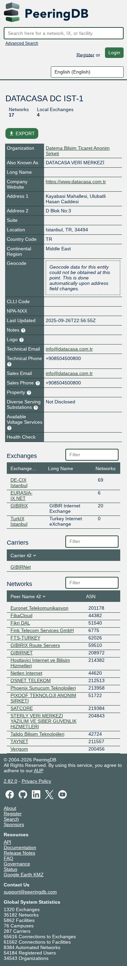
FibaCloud (21, 615)
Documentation (20, 847)
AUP (38, 770)
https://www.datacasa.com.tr (76, 181)
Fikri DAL (20, 623)
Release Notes (19, 853)
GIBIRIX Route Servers (35, 645)
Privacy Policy (36, 781)
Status (10, 869)
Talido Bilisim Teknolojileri (37, 734)
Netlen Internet (26, 673)
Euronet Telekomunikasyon (39, 608)
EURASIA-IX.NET (21, 495)
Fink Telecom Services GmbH (42, 630)
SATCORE (21, 708)
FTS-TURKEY (25, 637)
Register (85, 54)
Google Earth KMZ (24, 874)
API (7, 842)
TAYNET (19, 741)
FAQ (8, 858)
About (10, 808)
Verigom (19, 749)
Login (114, 52)
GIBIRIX (19, 505)
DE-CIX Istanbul (18, 482)
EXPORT (22, 133)
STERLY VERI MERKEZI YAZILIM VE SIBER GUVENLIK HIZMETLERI (43, 721)
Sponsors (14, 824)
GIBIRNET (21, 652)
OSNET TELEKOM (30, 680)
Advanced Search (21, 43)
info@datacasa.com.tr (69, 349)
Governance (17, 863)
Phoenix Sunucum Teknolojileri (43, 688)
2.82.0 (10, 781)
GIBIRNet (20, 567)
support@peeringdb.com (30, 892)
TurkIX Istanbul (18, 521)
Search (11, 819)
